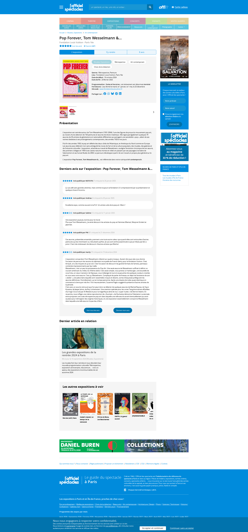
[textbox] (118, 7)
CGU (143, 464)
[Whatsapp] (108, 94)
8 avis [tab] (141, 52)
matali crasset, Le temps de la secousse (86, 419)
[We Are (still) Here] (70, 404)
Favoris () (90, 46)
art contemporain (153, 27)
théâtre (92, 21)
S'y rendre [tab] (110, 52)
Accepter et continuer (152, 528)
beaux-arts (138, 27)
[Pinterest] (116, 94)
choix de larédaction (95, 27)
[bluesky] (112, 94)
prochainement (123, 27)
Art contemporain (134, 159)
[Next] (153, 112)
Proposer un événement (114, 464)
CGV (137, 464)
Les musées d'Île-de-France (173, 178)
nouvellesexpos (66, 27)
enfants (156, 21)
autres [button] (180, 27)
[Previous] (67, 409)
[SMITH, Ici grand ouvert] (122, 403)
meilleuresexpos (81, 27)
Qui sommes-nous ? (67, 464)
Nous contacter (82, 464)
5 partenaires (70, 526)
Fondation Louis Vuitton (105, 75)
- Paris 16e (76, 42)
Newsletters (129, 464)
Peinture (113, 72)
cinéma (70, 21)
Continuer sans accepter (182, 528)
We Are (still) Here (69, 418)
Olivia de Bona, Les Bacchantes (103, 418)
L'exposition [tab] (76, 52)
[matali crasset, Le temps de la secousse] (87, 404)
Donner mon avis (122, 310)
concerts (135, 21)
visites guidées (178, 21)
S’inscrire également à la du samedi (174, 116)
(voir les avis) (77, 46)
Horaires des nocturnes (172, 180)
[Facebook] (105, 94)
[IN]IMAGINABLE (138, 416)
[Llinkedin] (120, 94)
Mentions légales (152, 464)
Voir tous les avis (93, 310)
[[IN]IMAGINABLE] (140, 403)
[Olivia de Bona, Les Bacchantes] (105, 404)
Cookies (164, 464)
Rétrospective (104, 72)
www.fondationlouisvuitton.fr (111, 89)
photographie (167, 27)
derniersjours (109, 27)
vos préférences (112, 526)
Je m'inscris (174, 124)
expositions (113, 21)
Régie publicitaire (96, 464)
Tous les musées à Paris (172, 175)
